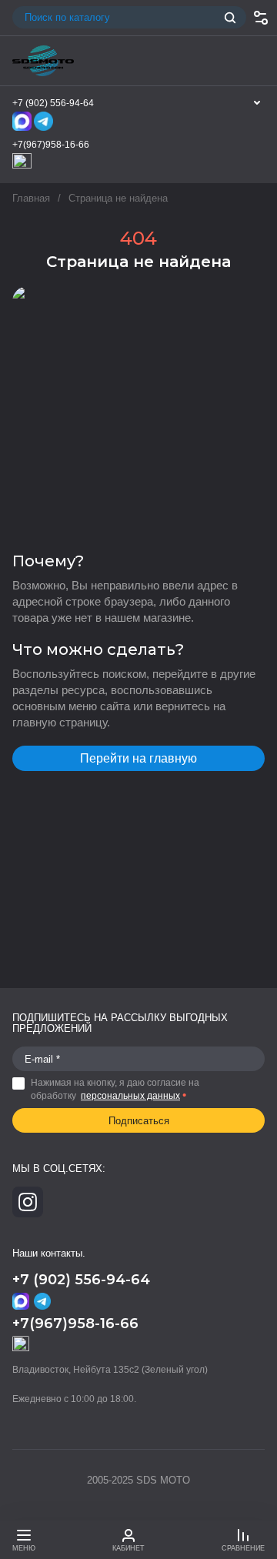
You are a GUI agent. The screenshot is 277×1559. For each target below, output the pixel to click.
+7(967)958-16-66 (50, 144)
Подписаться (138, 1121)
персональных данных (130, 1095)
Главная (31, 198)
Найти (230, 17)
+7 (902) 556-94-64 (53, 103)
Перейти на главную (138, 758)
